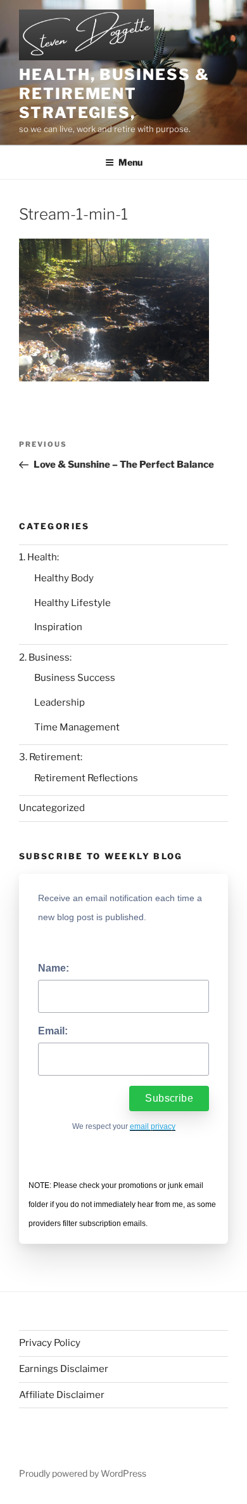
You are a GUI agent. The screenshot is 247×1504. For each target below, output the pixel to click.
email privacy (152, 1126)
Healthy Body (64, 578)
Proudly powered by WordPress (82, 1473)
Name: (53, 968)
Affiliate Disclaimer (61, 1395)
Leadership (59, 702)
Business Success (74, 677)
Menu (130, 162)
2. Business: (45, 657)
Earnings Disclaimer (63, 1369)
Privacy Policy (49, 1343)
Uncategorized (52, 808)
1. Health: (39, 557)
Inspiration (58, 627)
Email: (53, 1031)
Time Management (77, 727)
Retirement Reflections (86, 778)
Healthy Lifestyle (72, 603)
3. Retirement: (50, 757)
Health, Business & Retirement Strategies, (114, 93)
